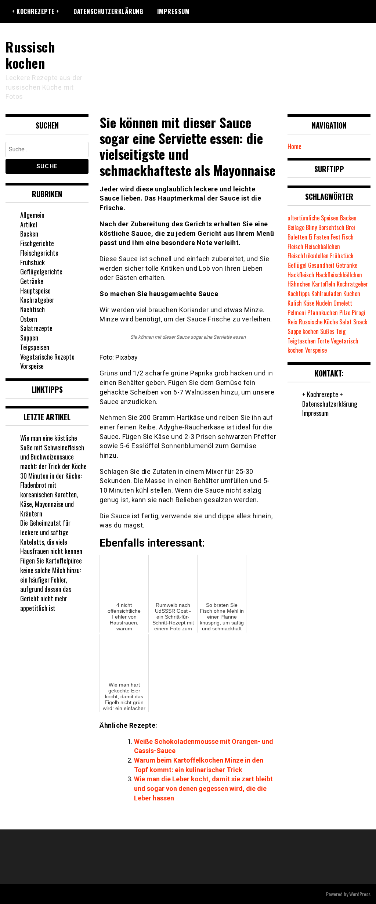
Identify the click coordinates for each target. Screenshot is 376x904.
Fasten (321, 237)
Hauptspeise (35, 290)
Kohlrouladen (326, 293)
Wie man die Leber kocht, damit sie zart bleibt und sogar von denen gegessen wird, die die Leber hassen (203, 788)
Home (294, 146)
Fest (335, 237)
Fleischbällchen (322, 246)
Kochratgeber (37, 300)
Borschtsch (331, 227)
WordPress (359, 894)
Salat (345, 321)
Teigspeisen (34, 347)
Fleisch (295, 246)
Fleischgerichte (39, 252)
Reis (292, 321)
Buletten (297, 237)
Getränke (31, 281)
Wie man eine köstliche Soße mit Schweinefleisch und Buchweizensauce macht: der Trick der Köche (53, 452)
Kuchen (351, 293)
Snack (360, 321)
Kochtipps (299, 293)
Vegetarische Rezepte (47, 356)
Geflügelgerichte (41, 271)
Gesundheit (321, 265)
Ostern (28, 319)
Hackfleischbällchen (339, 274)
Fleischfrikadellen (308, 255)
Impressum (173, 11)
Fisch (348, 237)
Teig (341, 331)
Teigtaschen (302, 340)
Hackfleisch (301, 274)
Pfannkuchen (322, 312)
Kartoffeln (323, 284)
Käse (308, 303)
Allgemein (32, 215)
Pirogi (358, 312)
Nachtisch (32, 309)
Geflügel (297, 265)
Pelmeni (297, 312)
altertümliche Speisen (313, 217)
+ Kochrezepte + (35, 11)
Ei (310, 237)
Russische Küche (318, 321)
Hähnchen (299, 284)
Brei (350, 227)
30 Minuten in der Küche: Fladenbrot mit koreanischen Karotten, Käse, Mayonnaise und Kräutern (51, 494)
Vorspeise (32, 366)
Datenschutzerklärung (108, 11)
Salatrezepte (36, 328)
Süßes (327, 331)
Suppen (29, 337)
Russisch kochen (30, 54)
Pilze (344, 312)
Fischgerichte (37, 243)
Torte (323, 340)
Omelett (342, 303)
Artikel (28, 224)
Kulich (295, 303)
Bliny (311, 227)
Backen (29, 233)
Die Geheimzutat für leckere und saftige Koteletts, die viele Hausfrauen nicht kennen (51, 537)
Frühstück (32, 262)
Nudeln (324, 303)
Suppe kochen (303, 331)
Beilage (296, 227)
